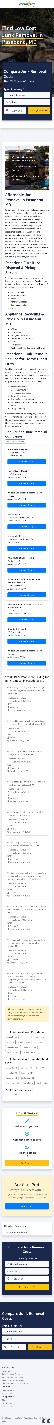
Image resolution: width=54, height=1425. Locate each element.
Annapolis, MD (11, 1037)
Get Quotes (37, 110)
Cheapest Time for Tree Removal (17, 1383)
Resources (6, 1371)
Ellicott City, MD (24, 1042)
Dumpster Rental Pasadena (17, 1232)
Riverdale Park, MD (29, 1052)
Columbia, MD (39, 1042)
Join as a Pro (27, 1206)
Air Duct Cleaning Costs (12, 1377)
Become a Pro (8, 1390)
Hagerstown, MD (12, 1083)
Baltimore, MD (26, 1037)
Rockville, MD (28, 1083)
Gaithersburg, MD (28, 1078)
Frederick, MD (11, 1078)
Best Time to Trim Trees (13, 1380)
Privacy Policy (18, 1418)
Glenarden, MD (12, 1052)
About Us (6, 1400)
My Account (7, 1393)
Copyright (37, 1418)
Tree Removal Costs (11, 1374)
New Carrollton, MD (28, 1047)
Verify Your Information (15, 441)
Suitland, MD (42, 1083)
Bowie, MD (40, 1037)
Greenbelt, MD (12, 1047)
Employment (8, 1403)
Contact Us (7, 1406)
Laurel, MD (10, 1042)
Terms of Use (28, 1418)
